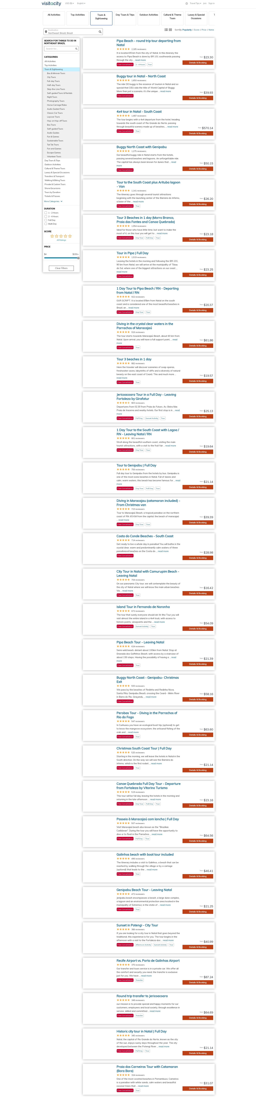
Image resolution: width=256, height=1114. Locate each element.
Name (211, 30)
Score (196, 30)
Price (204, 30)
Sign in (211, 3)
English (80, 3)
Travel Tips (195, 3)
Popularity (187, 30)
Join (205, 3)
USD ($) (69, 3)
